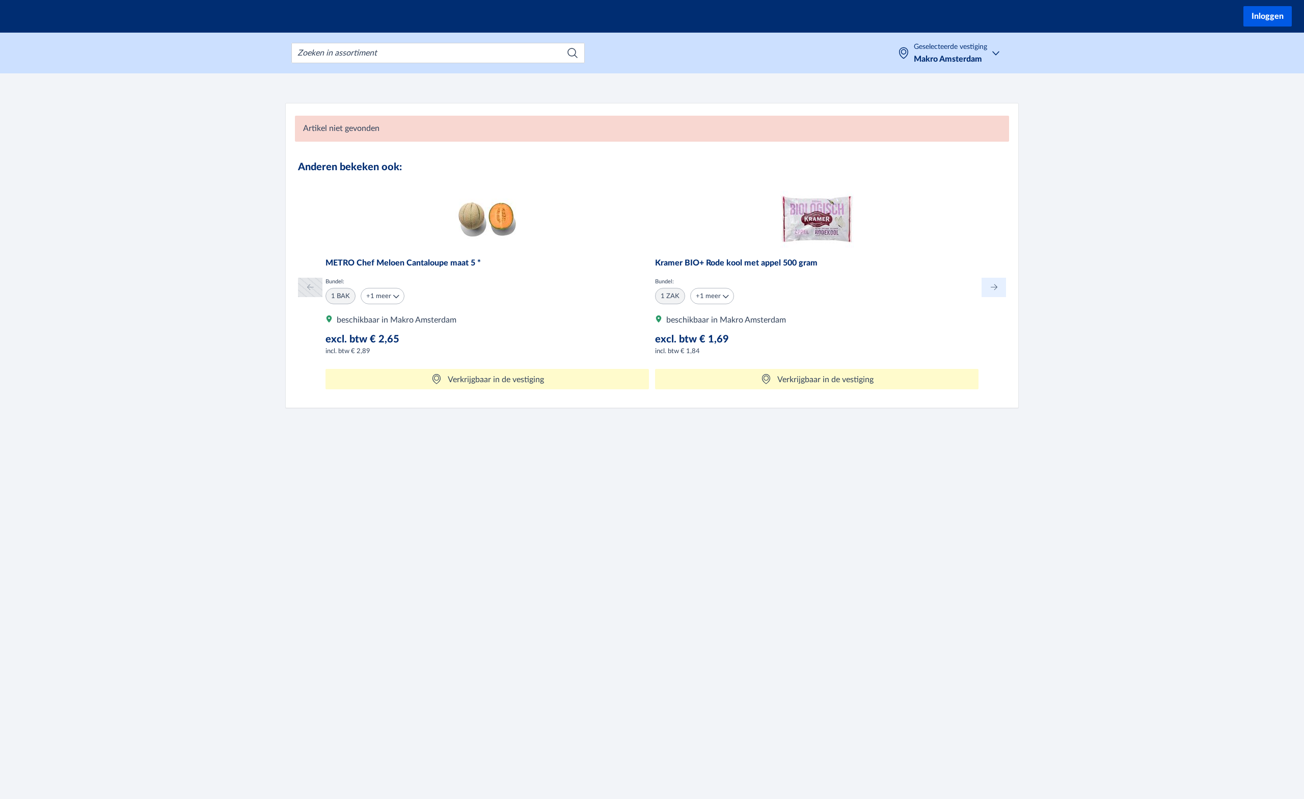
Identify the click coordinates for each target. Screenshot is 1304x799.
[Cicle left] (310, 287)
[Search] (572, 53)
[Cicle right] (994, 287)
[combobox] (438, 53)
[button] (382, 296)
